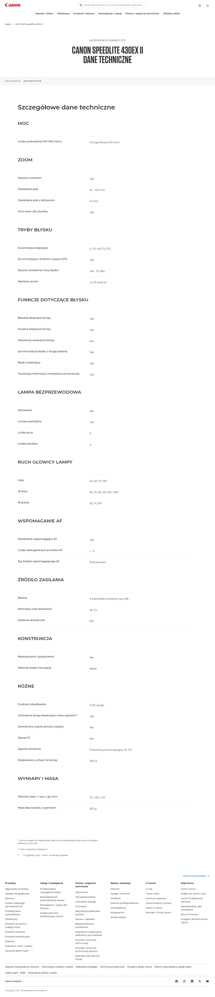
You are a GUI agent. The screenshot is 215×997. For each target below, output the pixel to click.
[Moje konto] (199, 5)
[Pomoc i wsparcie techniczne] (160, 13)
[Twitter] (199, 981)
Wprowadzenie (12, 81)
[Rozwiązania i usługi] (123, 13)
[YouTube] (207, 981)
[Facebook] (176, 981)
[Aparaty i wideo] (54, 13)
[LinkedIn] (192, 981)
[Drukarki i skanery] (96, 13)
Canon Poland (13, 981)
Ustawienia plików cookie (42, 972)
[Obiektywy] (71, 13)
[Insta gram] (184, 981)
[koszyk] (207, 5)
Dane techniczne (32, 81)
